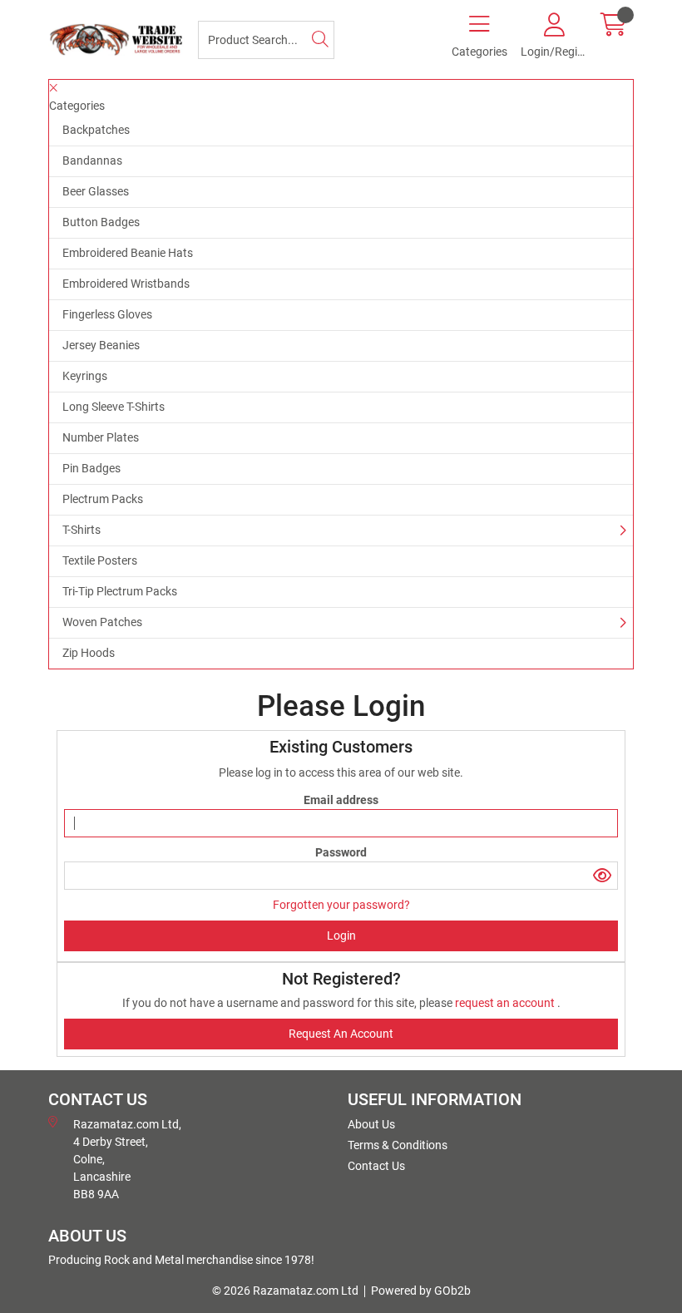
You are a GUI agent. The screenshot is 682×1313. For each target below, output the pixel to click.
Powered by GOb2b (421, 1290)
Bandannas (92, 160)
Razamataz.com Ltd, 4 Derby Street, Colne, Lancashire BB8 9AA (127, 1159)
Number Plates (100, 437)
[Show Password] (602, 875)
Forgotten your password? (341, 904)
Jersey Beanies (101, 345)
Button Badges (101, 222)
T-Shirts (81, 529)
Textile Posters (99, 560)
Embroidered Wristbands (126, 283)
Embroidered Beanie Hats (127, 252)
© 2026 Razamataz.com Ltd (285, 1290)
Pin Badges (91, 468)
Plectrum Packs (102, 499)
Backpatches (96, 129)
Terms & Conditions (397, 1145)
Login (341, 935)
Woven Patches (102, 622)
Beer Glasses (95, 191)
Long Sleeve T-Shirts (113, 406)
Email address (341, 800)
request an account (506, 1002)
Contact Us (376, 1165)
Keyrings (84, 376)
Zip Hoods (88, 652)
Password (341, 852)
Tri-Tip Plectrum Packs (119, 591)
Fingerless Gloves (107, 314)
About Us (371, 1124)
